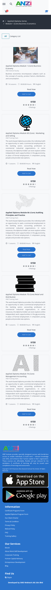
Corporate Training (12, 555)
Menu (4, 2)
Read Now (26, 249)
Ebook (7, 548)
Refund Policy (10, 529)
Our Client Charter (11, 518)
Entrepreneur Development (15, 562)
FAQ (6, 532)
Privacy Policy (10, 525)
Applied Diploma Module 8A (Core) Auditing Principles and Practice (24, 213)
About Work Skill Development (16, 551)
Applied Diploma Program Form (16, 514)
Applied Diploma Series (17, 21)
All (5, 36)
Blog (6, 566)
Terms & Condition (12, 521)
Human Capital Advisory (14, 558)
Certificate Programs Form (14, 511)
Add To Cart (26, 94)
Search (11, 2)
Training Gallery (10, 536)
